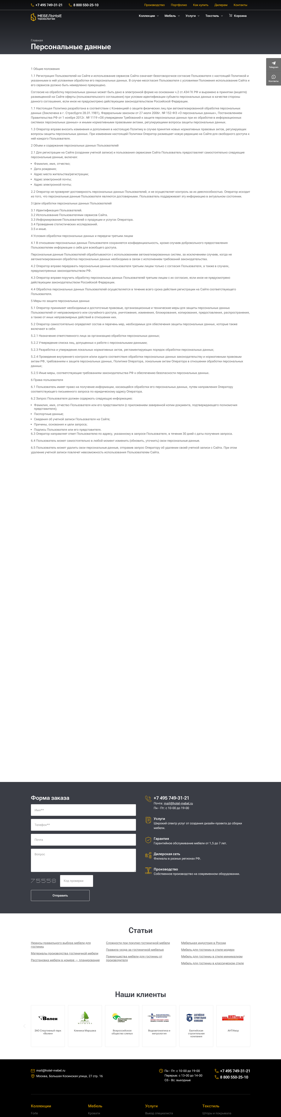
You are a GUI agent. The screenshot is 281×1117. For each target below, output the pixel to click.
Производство (154, 5)
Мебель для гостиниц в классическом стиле (212, 963)
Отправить (60, 895)
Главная (37, 40)
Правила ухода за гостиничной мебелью (135, 950)
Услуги (191, 16)
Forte (34, 1113)
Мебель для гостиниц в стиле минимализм (212, 956)
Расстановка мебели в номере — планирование (65, 960)
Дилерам (221, 5)
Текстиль (212, 16)
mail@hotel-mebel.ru (178, 803)
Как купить (200, 5)
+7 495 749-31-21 (49, 5)
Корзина (240, 16)
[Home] (46, 17)
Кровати (94, 1113)
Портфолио (179, 5)
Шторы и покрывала (216, 1113)
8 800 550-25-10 (85, 5)
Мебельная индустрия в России (203, 943)
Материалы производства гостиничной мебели (64, 953)
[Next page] (256, 1026)
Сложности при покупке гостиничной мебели (138, 943)
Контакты (240, 5)
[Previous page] (25, 1026)
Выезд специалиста (159, 1113)
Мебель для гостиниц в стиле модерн (207, 950)
